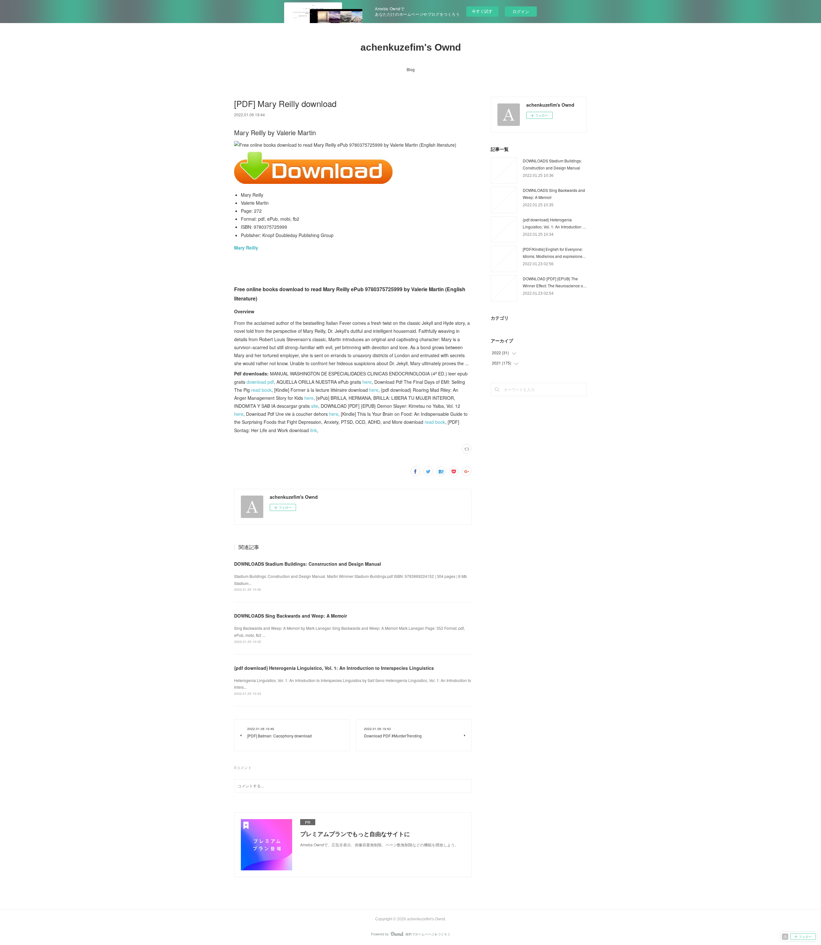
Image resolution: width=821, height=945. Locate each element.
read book (261, 390)
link (313, 430)
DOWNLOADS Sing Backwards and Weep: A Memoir (290, 615)
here (367, 382)
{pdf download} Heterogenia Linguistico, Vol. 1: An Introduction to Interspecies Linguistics (334, 668)
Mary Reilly (246, 247)
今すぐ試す (482, 11)
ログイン (520, 11)
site (314, 406)
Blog (411, 69)
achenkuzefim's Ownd (410, 47)
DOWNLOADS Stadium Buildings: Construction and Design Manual (307, 564)
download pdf (260, 382)
